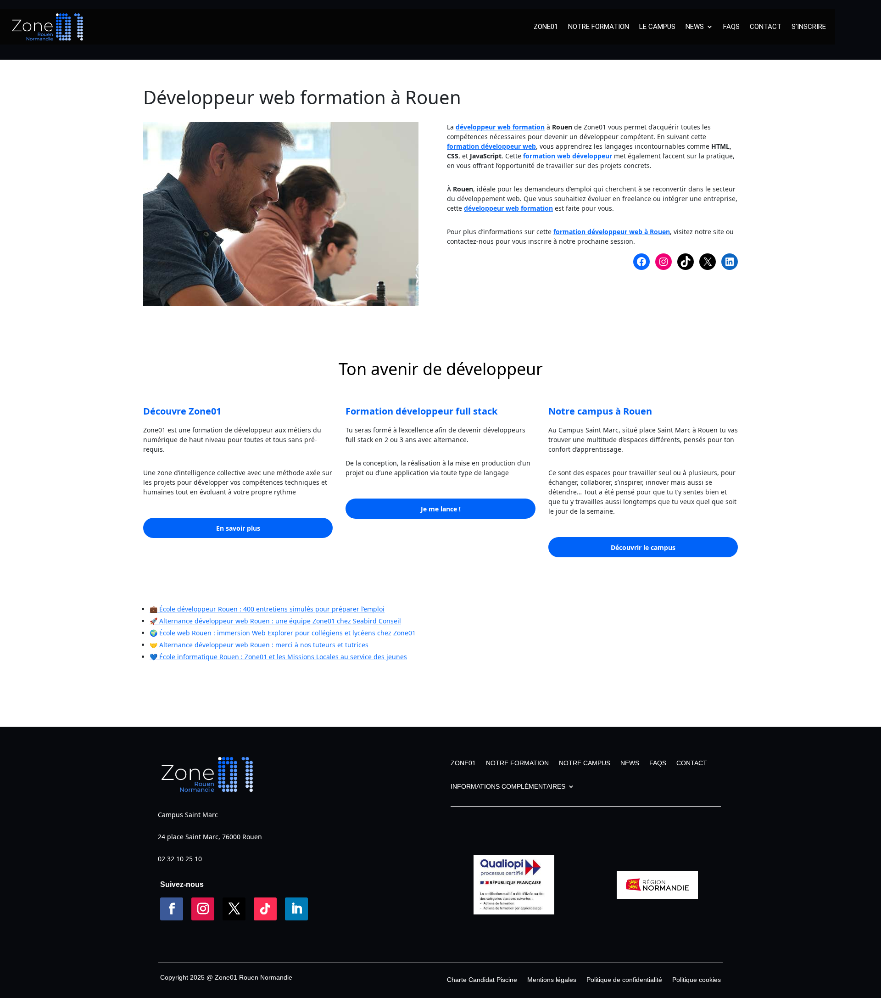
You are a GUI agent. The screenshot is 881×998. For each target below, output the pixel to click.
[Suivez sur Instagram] (202, 908)
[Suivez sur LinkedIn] (296, 908)
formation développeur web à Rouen (611, 231)
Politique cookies (696, 979)
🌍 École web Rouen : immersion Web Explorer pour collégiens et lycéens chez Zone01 (283, 632)
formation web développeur (567, 155)
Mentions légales (551, 979)
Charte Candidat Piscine (482, 979)
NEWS (695, 26)
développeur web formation (500, 127)
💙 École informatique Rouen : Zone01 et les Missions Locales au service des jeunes (278, 656)
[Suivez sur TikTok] (265, 908)
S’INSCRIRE (809, 26)
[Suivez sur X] (234, 908)
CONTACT (765, 26)
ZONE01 (546, 26)
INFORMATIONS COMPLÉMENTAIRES (508, 786)
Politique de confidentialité (624, 979)
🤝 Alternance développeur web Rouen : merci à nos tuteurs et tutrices (259, 644)
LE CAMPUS (657, 26)
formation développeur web (491, 146)
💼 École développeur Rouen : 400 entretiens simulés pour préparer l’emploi (267, 609)
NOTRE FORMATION (598, 26)
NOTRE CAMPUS (584, 763)
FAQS (731, 26)
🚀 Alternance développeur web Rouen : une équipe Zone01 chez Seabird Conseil (275, 621)
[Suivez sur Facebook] (171, 908)
